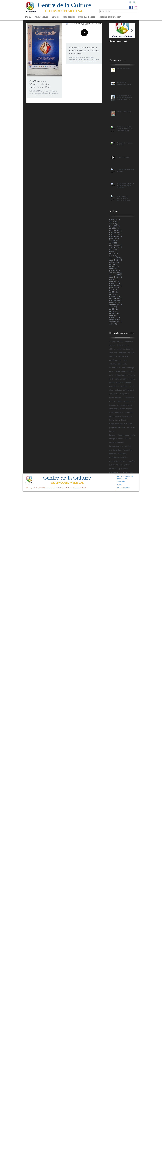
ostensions (113, 468)
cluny (111, 390)
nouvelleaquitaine (123, 465)
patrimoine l (114, 472)
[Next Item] (132, 31)
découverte (113, 405)
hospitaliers (114, 424)
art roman (124, 360)
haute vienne (127, 416)
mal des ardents (115, 450)
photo (130, 472)
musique (122, 461)
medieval (113, 454)
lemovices (131, 427)
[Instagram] (135, 7)
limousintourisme (116, 446)
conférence (129, 397)
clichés (131, 386)
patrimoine (123, 468)
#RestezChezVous (116, 341)
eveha (122, 409)
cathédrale (113, 367)
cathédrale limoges (126, 367)
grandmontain (115, 416)
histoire (124, 420)
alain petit (113, 353)
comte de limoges (116, 397)
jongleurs (113, 427)
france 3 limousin (116, 412)
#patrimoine (124, 345)
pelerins (123, 472)
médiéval (131, 461)
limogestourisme (116, 439)
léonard (128, 446)
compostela (113, 394)
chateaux (119, 382)
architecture (123, 356)
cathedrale (122, 364)
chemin (128, 382)
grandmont (129, 412)
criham (126, 401)
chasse (112, 382)
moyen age (113, 461)
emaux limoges (126, 405)
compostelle (125, 394)
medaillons (128, 450)
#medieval (113, 345)
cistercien (123, 386)
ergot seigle (114, 409)
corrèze (112, 401)
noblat (111, 465)
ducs (132, 401)
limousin (127, 439)
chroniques (113, 386)
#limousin (129, 341)
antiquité (131, 353)
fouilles (129, 409)
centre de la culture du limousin (122, 371)
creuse (119, 401)
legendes (121, 427)
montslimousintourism (118, 457)
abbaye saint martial (125, 349)
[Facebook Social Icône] (131, 7)
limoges (112, 431)
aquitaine (113, 356)
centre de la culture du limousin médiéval (122, 379)
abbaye (112, 349)
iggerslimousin (126, 424)
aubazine (113, 364)
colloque (118, 390)
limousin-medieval (116, 442)
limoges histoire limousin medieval (122, 435)
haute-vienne (114, 420)
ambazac (122, 353)
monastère (122, 454)
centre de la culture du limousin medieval (122, 375)
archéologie (114, 360)
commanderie (128, 390)
